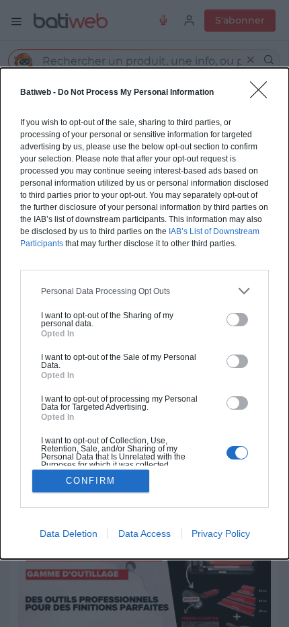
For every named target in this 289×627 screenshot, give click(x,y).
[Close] (263, 94)
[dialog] (144, 313)
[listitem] (144, 291)
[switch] (237, 319)
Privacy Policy (221, 533)
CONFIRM (91, 481)
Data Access (144, 533)
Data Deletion (68, 533)
